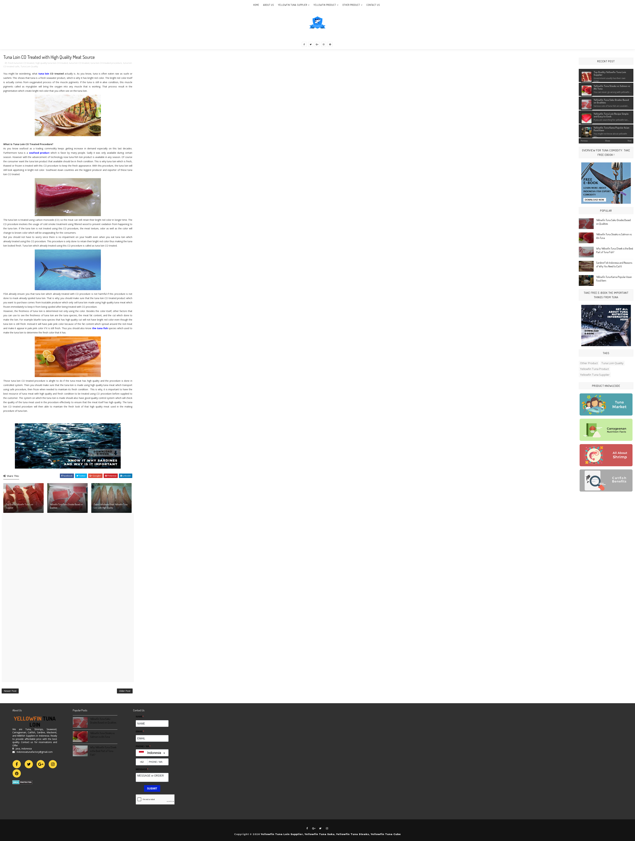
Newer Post (10, 690)
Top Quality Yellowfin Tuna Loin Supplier (19, 506)
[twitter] (310, 44)
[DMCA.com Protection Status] (22, 782)
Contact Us (373, 4)
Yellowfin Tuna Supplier (292, 4)
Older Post (124, 690)
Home (256, 4)
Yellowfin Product (325, 4)
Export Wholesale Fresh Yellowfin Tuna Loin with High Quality (110, 506)
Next (629, 141)
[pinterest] (330, 44)
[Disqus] (67, 554)
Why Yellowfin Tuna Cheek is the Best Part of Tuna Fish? (103, 751)
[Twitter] (29, 764)
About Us (268, 4)
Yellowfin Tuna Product (594, 369)
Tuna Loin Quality (29, 66)
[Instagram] (53, 764)
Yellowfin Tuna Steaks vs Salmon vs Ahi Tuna (612, 87)
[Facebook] (17, 764)
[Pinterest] (17, 773)
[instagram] (323, 44)
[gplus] (317, 44)
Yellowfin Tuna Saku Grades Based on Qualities (66, 506)
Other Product (351, 4)
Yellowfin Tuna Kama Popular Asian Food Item (611, 129)
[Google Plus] (41, 764)
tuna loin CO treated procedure (106, 62)
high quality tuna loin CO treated (52, 62)
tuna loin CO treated (79, 62)
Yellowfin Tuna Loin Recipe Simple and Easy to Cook (611, 115)
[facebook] (304, 44)
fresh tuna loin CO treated (21, 62)
